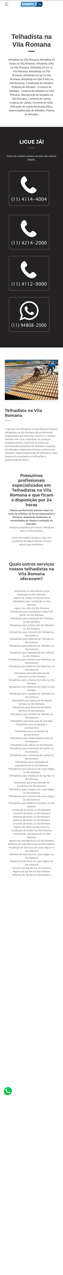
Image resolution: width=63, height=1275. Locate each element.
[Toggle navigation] (6, 4)
